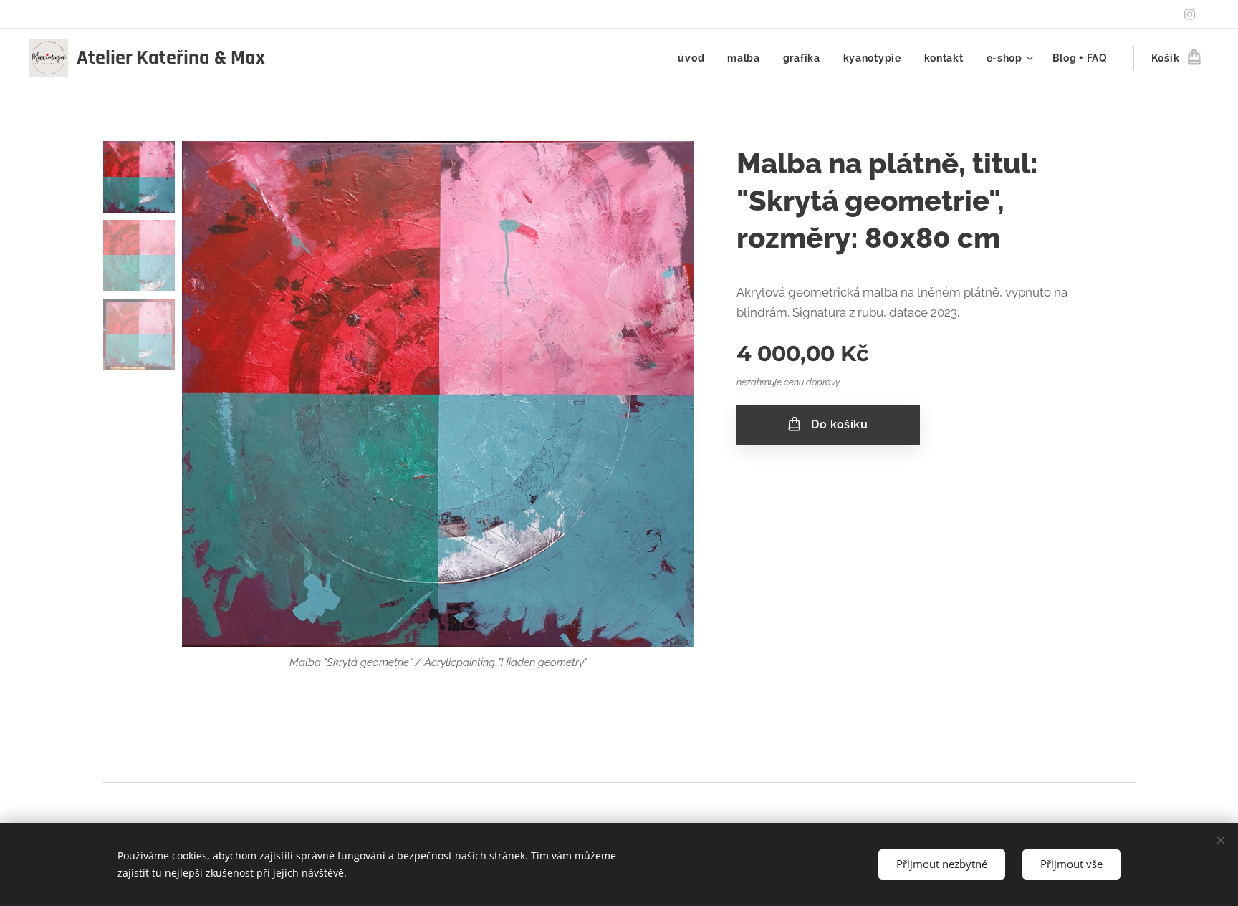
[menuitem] (695, 58)
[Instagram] (1190, 14)
